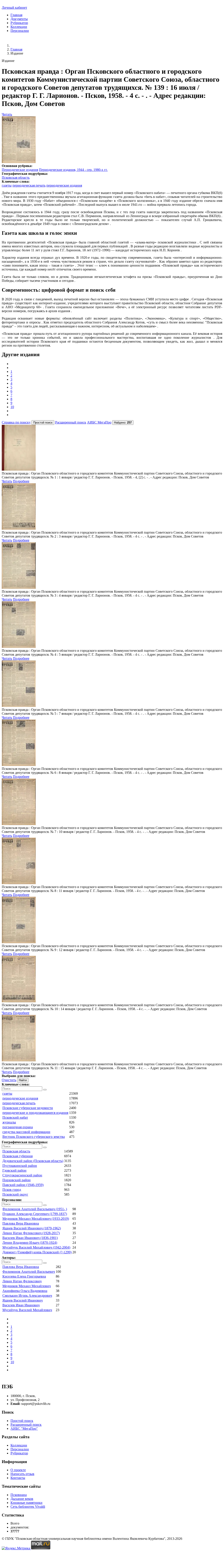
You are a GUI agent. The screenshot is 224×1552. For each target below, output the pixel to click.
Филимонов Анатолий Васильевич (28, 1271)
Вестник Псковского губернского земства (33, 1136)
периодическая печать (29, 185)
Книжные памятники (26, 1502)
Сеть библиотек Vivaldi (27, 1506)
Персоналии (19, 30)
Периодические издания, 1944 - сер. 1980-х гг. (73, 170)
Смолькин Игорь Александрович (27, 1295)
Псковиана (18, 1495)
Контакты (17, 1478)
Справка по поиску (16, 422)
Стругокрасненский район (22, 1175)
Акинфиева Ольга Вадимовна (24, 1291)
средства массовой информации (26, 1132)
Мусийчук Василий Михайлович (27, 1310)
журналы (9, 1122)
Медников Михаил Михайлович (26, 1286)
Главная (16, 15)
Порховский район (16, 1180)
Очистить (9, 1080)
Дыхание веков (21, 1499)
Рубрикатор (19, 23)
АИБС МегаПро (99, 422)
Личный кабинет (14, 7)
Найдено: (123, 422)
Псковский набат (15, 1117)
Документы (19, 19)
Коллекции (18, 27)
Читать (7, 114)
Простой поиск (21, 1421)
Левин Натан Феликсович (22, 1281)
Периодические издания (20, 170)
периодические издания (64, 185)
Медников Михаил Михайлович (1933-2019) (35, 1218)
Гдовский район (14, 1170)
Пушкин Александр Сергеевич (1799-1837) (34, 1214)
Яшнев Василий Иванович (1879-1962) (31, 1228)
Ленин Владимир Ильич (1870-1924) (29, 1242)
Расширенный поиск (70, 422)
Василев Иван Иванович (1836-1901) (30, 1238)
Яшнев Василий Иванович (22, 1300)
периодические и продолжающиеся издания (35, 1113)
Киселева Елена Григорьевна (24, 1276)
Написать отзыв (22, 1474)
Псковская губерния (17, 1156)
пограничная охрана (17, 1127)
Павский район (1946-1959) (23, 1185)
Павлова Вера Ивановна (20, 1223)
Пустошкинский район (19, 1165)
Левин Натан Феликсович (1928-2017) (31, 1233)
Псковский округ (15, 1194)
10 (12, 407)
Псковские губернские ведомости (27, 1108)
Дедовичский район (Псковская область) (32, 1161)
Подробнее (21, 481)
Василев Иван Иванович (21, 1305)
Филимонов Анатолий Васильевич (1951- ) (34, 1209)
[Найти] (45, 1089)
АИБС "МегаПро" (24, 1428)
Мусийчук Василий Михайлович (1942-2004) (36, 1247)
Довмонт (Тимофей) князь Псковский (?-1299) (37, 1252)
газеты (7, 185)
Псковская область (16, 177)
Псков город (11, 1189)
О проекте (18, 1470)
